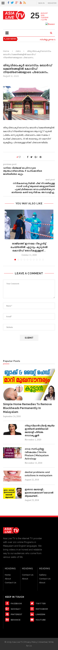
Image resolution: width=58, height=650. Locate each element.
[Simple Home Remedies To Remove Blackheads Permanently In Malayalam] (29, 384)
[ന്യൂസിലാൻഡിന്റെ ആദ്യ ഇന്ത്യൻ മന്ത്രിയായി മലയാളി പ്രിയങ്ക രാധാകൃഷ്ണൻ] (12, 429)
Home (6, 51)
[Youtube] (21, 2)
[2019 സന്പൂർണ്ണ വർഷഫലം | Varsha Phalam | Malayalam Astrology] (12, 452)
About (8, 579)
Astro (18, 51)
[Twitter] (12, 2)
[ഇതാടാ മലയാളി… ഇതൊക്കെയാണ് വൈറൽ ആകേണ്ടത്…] (12, 493)
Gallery (42, 575)
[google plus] (16, 2)
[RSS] (24, 2)
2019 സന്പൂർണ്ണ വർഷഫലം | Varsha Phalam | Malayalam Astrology (37, 454)
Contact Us (10, 582)
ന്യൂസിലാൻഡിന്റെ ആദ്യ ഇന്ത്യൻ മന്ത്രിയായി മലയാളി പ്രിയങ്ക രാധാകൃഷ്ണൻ (39, 430)
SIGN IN (41, 3)
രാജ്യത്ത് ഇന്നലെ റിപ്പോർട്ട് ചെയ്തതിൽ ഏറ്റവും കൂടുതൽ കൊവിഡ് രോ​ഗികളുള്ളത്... (29, 247)
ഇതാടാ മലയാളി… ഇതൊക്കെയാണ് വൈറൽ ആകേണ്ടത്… (39, 492)
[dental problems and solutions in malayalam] (12, 476)
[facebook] (8, 2)
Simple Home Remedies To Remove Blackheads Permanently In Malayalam (27, 408)
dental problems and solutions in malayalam (38, 474)
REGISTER (52, 3)
